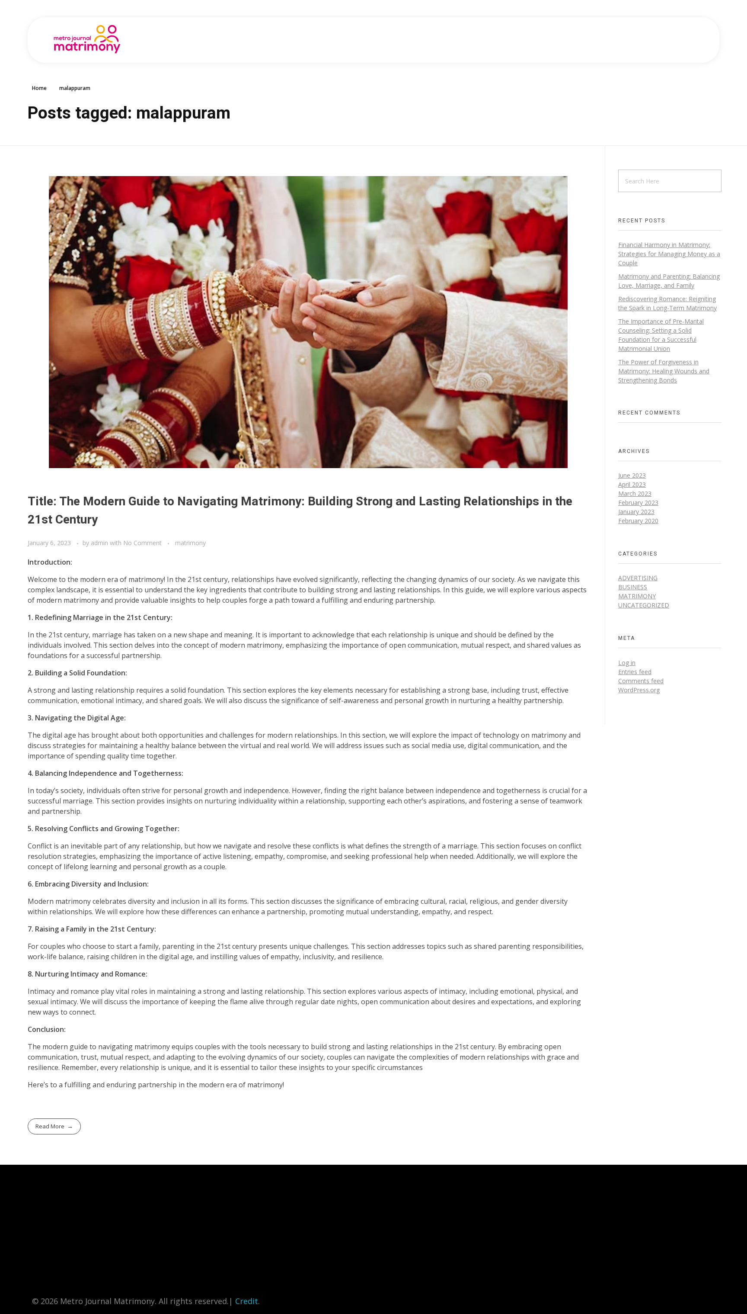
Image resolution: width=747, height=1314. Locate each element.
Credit (246, 1301)
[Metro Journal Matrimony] (87, 39)
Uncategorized (643, 605)
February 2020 (638, 521)
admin (100, 543)
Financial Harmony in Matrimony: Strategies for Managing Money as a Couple (669, 254)
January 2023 (636, 512)
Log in (626, 663)
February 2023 (638, 502)
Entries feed (634, 672)
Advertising (638, 578)
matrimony (190, 543)
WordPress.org (639, 690)
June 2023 (632, 475)
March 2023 (634, 493)
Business (632, 587)
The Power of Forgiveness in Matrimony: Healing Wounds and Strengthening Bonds (663, 371)
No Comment (142, 543)
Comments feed (641, 681)
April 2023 (632, 484)
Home (39, 88)
